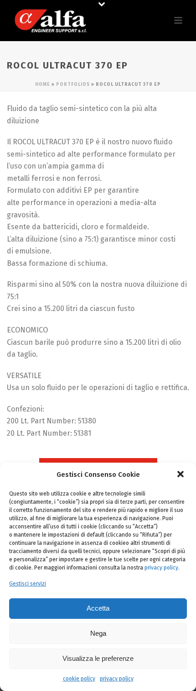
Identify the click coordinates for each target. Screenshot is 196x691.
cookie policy (79, 678)
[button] (181, 474)
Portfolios (73, 84)
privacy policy (161, 567)
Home (42, 84)
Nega (98, 633)
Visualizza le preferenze (98, 658)
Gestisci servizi (27, 583)
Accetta (98, 608)
